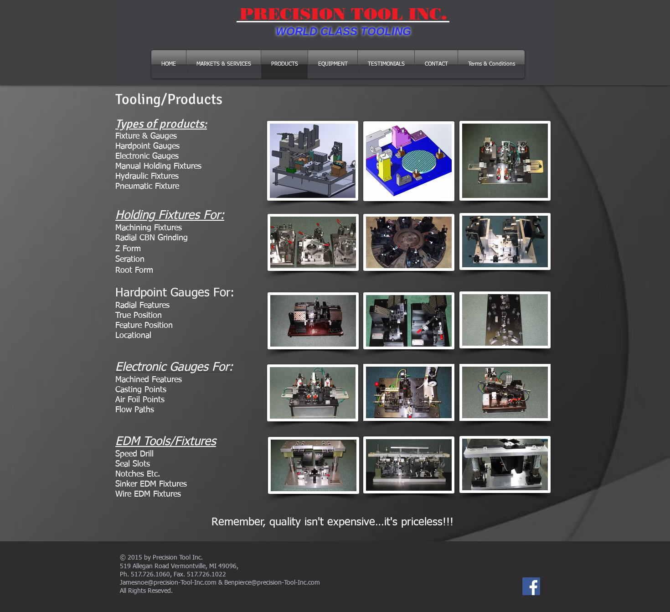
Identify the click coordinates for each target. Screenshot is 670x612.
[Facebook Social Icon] (531, 586)
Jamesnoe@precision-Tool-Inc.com (168, 583)
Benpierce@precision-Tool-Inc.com (272, 583)
